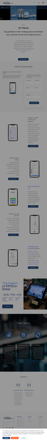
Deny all (15, 438)
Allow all (6, 438)
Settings (23, 438)
